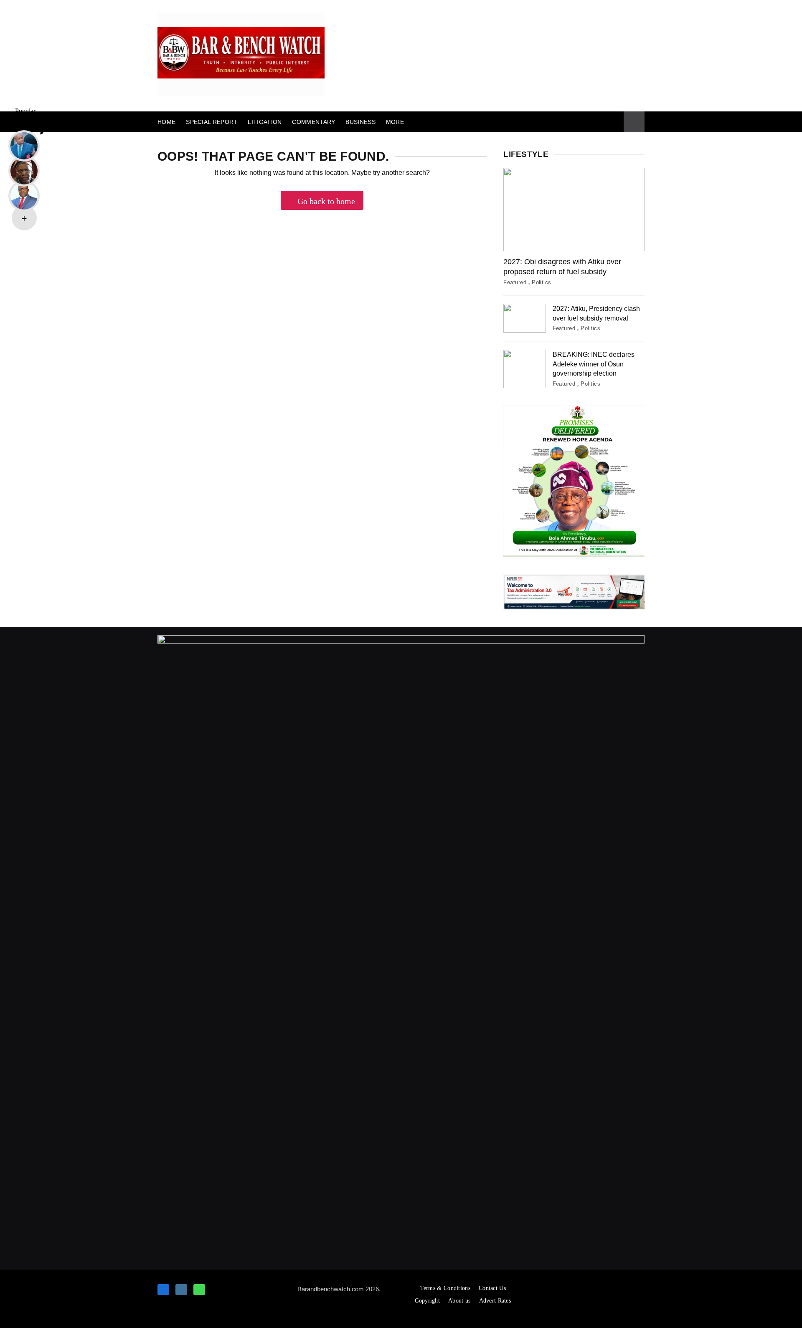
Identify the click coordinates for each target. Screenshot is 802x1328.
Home (166, 122)
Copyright (427, 1301)
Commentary (313, 122)
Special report (211, 122)
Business (360, 122)
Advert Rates (495, 1301)
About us (459, 1301)
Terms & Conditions (445, 1288)
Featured (514, 282)
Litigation (265, 122)
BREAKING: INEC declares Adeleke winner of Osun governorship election (593, 364)
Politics (541, 282)
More (395, 122)
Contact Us (492, 1288)
